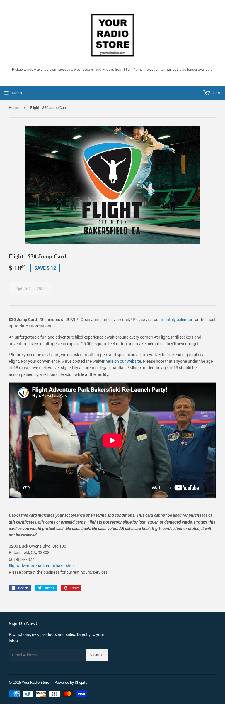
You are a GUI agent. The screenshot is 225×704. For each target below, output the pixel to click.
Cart (216, 93)
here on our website (123, 361)
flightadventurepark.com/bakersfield (42, 565)
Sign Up (97, 655)
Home (14, 107)
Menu (17, 93)
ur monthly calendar (174, 319)
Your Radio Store (35, 682)
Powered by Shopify (70, 682)
